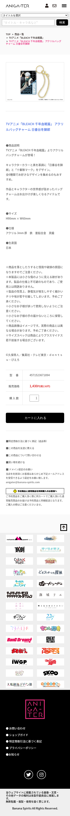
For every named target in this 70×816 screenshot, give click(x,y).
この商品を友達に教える (21, 448)
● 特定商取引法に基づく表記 (24, 741)
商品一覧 (19, 34)
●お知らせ (12, 754)
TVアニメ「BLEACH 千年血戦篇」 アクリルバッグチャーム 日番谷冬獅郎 (33, 42)
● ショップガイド (17, 735)
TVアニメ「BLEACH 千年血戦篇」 (27, 37)
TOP (8, 34)
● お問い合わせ (15, 728)
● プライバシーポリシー (21, 747)
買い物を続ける (17, 462)
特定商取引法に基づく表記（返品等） (28, 441)
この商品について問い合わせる (25, 455)
